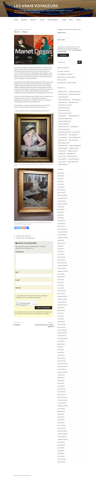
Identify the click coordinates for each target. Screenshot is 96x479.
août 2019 (60, 408)
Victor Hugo (62, 161)
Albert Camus (62, 91)
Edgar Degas (20, 238)
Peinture (42, 19)
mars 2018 (60, 456)
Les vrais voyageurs (36, 6)
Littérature (33, 19)
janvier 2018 (61, 462)
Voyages (64, 19)
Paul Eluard (62, 151)
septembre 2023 (62, 271)
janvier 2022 (61, 327)
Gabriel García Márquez (65, 118)
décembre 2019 (61, 397)
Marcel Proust (73, 140)
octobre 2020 (61, 369)
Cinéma (16, 19)
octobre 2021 (61, 335)
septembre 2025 (62, 204)
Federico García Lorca (64, 105)
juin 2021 (60, 347)
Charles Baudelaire (64, 99)
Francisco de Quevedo (64, 113)
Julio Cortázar (62, 134)
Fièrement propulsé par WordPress (22, 475)
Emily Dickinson (73, 102)
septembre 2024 (62, 237)
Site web (18, 288)
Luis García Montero (74, 137)
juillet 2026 (60, 175)
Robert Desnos (72, 156)
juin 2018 (60, 447)
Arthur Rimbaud (63, 97)
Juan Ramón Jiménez (64, 132)
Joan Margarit (74, 126)
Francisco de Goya (63, 110)
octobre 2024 (61, 234)
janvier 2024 (61, 260)
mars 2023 (60, 288)
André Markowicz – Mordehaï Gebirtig (67, 82)
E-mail (17, 280)
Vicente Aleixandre (73, 159)
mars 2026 (60, 187)
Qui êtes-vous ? (62, 32)
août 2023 (60, 274)
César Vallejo (76, 99)
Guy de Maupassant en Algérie (65, 74)
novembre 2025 (62, 198)
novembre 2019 (61, 400)
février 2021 (60, 358)
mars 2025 (60, 220)
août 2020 (60, 375)
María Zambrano (63, 145)
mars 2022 (60, 321)
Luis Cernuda (62, 137)
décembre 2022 (61, 296)
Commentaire (19, 252)
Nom (17, 272)
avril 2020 (60, 386)
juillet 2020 (60, 377)
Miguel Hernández (75, 145)
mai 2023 (60, 282)
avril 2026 (60, 184)
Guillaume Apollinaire (64, 121)
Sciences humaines (53, 19)
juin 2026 (60, 178)
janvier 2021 (60, 361)
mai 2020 (60, 383)
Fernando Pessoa (63, 107)
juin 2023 (60, 279)
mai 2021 (60, 349)
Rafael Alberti (71, 153)
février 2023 (61, 290)
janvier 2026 (61, 192)
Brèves (71, 19)
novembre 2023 (61, 265)
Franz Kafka (62, 115)
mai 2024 (60, 248)
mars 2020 (60, 389)
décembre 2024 (62, 229)
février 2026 (61, 189)
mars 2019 (60, 422)
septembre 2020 (62, 372)
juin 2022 (60, 313)
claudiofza (27, 29)
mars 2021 (60, 355)
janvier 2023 (61, 293)
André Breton (62, 94)
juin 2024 (60, 246)
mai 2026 (60, 181)
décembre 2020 (62, 363)
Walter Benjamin (73, 161)
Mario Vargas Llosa (63, 142)
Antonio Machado (74, 94)
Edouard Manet (30, 238)
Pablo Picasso (73, 148)
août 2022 (60, 307)
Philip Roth (61, 153)
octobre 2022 (61, 302)
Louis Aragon (73, 134)
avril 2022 (60, 318)
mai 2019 (60, 417)
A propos (78, 19)
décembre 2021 (61, 330)
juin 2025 (60, 212)
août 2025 (60, 206)
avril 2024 (60, 251)
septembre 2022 (62, 304)
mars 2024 (60, 254)
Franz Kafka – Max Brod (63, 71)
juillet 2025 (60, 209)
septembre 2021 (62, 338)
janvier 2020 (61, 394)
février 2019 (61, 425)
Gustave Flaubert (63, 124)
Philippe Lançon (72, 151)
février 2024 (61, 257)
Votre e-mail (61, 39)
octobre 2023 (61, 268)
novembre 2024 (62, 232)
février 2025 (61, 223)
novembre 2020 (62, 366)
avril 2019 (60, 419)
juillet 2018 (60, 445)
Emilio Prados (62, 102)
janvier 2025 (61, 226)
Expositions (24, 19)
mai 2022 (60, 316)
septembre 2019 (62, 405)
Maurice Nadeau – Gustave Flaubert (66, 77)
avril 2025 (60, 218)
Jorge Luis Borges (64, 129)
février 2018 (61, 459)
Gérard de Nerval (63, 126)
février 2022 (61, 324)
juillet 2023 (60, 276)
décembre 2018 (61, 431)
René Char (62, 156)
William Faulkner (63, 164)
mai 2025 (60, 215)
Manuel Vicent (62, 140)
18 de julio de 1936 (62, 79)
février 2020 (61, 391)
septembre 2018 (62, 439)
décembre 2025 (62, 195)
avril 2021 (60, 352)
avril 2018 (60, 453)
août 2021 (60, 341)
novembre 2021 (61, 333)
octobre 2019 (61, 403)
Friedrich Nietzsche (73, 115)
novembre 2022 (61, 299)
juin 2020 (60, 380)
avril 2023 (60, 285)
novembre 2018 (61, 433)
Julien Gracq (76, 132)
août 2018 (60, 442)
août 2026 (60, 173)
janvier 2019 (61, 428)
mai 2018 (60, 450)
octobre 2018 (61, 436)
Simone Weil (62, 159)
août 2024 (60, 240)
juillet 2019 (60, 411)
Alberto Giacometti (74, 91)
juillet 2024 (60, 243)
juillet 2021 (60, 344)
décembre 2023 (61, 262)
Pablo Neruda (62, 148)
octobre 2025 (61, 201)
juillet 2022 (60, 310)
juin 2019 (60, 414)
